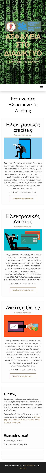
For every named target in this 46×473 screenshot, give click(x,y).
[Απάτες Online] (23, 325)
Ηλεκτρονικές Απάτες (22, 135)
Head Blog (23, 468)
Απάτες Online (23, 307)
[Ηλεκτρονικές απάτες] (23, 148)
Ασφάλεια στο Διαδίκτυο (23, 44)
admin (16, 192)
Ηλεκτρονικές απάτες (23, 127)
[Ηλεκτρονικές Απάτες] (23, 239)
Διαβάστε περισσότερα (23, 198)
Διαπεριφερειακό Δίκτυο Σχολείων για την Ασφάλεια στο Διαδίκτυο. (23, 420)
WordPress (29, 465)
